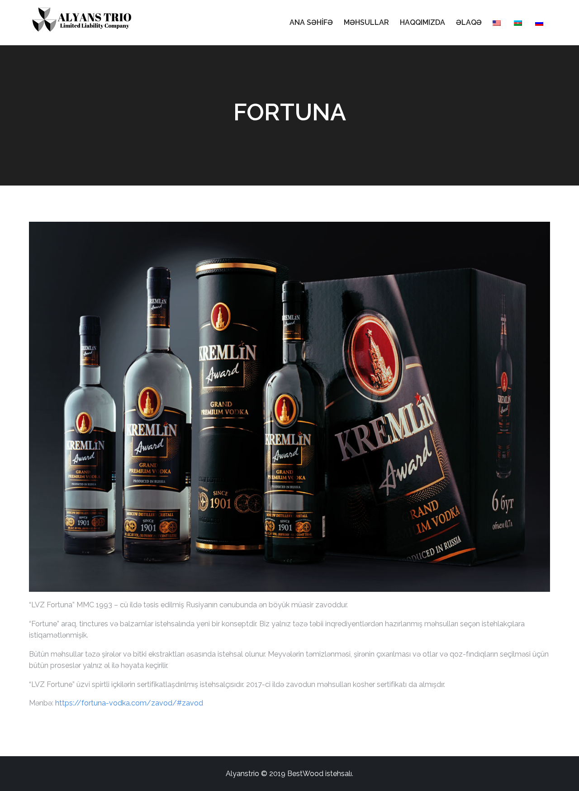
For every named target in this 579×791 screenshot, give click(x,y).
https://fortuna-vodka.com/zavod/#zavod (129, 703)
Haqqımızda (422, 22)
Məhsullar (366, 22)
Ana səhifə (311, 22)
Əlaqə (469, 22)
